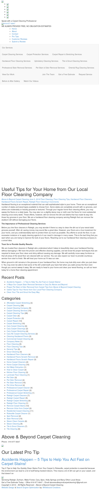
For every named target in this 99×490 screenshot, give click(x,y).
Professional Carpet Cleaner (18, 387)
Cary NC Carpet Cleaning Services (21, 333)
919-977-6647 (9, 23)
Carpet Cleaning (13, 305)
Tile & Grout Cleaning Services (74, 61)
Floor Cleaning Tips (62, 199)
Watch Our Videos (31, 81)
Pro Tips (15, 36)
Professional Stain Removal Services (17, 67)
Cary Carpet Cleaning (15, 326)
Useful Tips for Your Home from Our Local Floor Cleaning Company (34, 289)
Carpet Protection (14, 318)
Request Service (85, 74)
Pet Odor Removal (14, 380)
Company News (13, 341)
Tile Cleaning (12, 429)
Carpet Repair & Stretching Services (67, 54)
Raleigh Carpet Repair (16, 398)
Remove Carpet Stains (16, 405)
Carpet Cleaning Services (12, 54)
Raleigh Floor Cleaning (38, 201)
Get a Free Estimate (66, 74)
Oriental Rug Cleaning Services (81, 67)
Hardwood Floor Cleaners (81, 199)
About (14, 31)
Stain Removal (13, 418)
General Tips (12, 349)
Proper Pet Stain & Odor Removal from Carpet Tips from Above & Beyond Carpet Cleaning (44, 287)
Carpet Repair (12, 321)
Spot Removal (12, 416)
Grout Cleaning (13, 351)
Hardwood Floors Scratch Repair (15, 201)
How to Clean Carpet (15, 369)
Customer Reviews (19, 39)
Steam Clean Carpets (15, 421)
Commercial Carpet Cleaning (18, 339)
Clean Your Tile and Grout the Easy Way (23, 292)
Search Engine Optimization (27, 487)
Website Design (8, 487)
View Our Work (8, 74)
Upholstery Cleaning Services (46, 61)
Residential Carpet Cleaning (18, 411)
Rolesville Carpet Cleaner (17, 413)
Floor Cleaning (47, 199)
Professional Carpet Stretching (19, 393)
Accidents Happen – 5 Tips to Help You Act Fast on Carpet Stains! (33, 282)
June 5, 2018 (35, 199)
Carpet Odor (12, 315)
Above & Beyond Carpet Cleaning (15, 199)
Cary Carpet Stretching (16, 331)
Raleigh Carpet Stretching (17, 400)
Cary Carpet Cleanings (16, 328)
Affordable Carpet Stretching (18, 303)
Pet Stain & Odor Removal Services (50, 67)
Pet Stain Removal (14, 382)
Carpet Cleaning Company (17, 308)
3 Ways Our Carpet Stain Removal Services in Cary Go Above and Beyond (37, 284)
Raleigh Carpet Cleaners (17, 395)
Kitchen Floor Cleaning (16, 372)
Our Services (7, 47)
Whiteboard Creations (51, 487)
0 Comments (53, 201)
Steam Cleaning (13, 423)
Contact (15, 34)
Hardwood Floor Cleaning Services (16, 61)
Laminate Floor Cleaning (17, 375)
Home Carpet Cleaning (16, 364)
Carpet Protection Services (37, 54)
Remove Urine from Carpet (18, 408)
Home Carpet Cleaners (16, 362)
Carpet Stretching (14, 323)
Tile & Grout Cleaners (15, 426)
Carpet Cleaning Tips (15, 313)
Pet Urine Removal (14, 385)
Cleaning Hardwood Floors (17, 336)
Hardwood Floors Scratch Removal (21, 357)
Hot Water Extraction (15, 367)
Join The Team (48, 74)
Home (14, 28)
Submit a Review (19, 41)
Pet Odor (10, 377)
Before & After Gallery (11, 81)
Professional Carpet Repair (18, 390)
